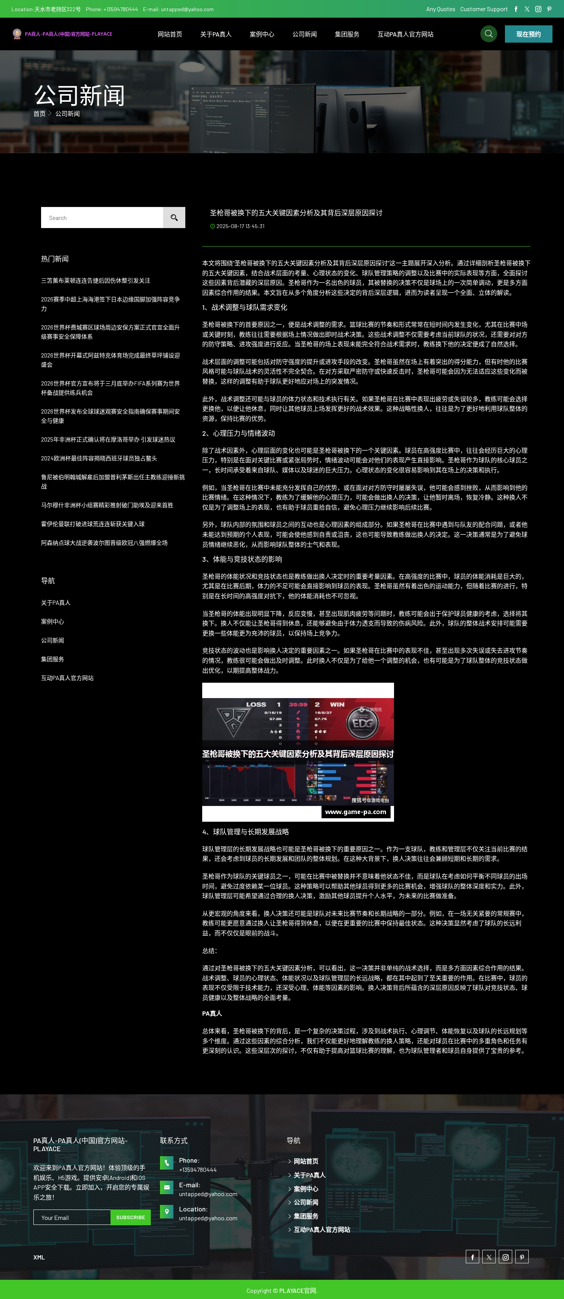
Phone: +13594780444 (112, 9)
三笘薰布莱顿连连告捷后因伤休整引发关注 (95, 280)
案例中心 (262, 34)
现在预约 (528, 34)
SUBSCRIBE (130, 1217)
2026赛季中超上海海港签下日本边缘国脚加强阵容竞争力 (110, 304)
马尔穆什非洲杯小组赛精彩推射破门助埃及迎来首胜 (107, 504)
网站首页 (170, 34)
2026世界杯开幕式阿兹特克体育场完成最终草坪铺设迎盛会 (110, 360)
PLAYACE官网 (297, 1290)
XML (39, 1257)
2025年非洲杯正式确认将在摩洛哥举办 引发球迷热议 (108, 439)
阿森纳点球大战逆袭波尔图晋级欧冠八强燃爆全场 (104, 542)
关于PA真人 (216, 34)
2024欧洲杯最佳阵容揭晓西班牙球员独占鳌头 (99, 458)
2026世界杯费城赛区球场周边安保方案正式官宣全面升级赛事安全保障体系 (110, 332)
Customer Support (484, 8)
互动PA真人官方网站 (406, 34)
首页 (39, 113)
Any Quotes (441, 8)
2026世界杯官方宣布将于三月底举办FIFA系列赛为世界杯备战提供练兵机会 (110, 388)
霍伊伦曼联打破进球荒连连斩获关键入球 (93, 523)
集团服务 (347, 34)
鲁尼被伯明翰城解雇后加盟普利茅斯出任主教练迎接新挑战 (113, 481)
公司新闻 (304, 34)
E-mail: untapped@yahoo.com (178, 9)
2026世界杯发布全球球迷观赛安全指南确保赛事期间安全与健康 (110, 416)
